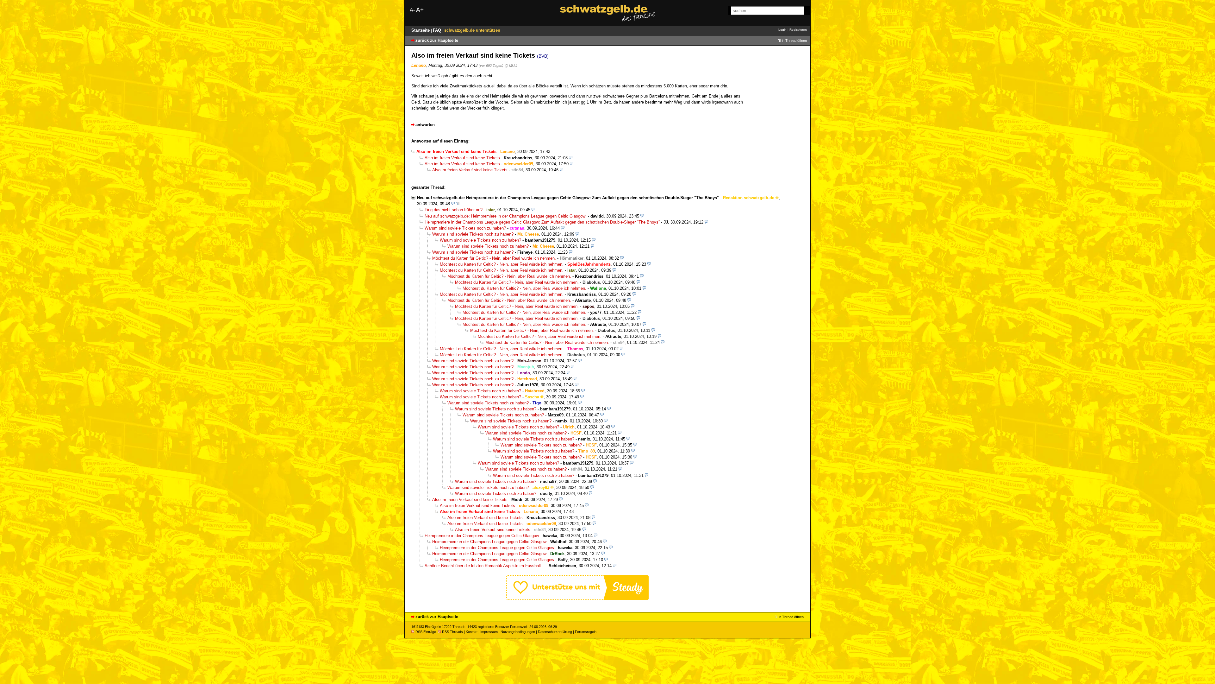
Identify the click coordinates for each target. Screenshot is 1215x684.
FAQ (437, 30)
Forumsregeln (585, 632)
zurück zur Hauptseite (436, 40)
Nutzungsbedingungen (518, 632)
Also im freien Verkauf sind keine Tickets (462, 157)
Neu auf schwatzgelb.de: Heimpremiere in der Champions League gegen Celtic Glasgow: (506, 216)
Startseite (421, 30)
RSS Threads (452, 632)
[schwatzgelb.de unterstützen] (577, 599)
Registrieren (798, 29)
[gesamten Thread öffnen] (457, 203)
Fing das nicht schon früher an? (454, 209)
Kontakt (471, 632)
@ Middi (511, 65)
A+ (420, 9)
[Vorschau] (570, 157)
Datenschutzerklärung (555, 632)
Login (782, 29)
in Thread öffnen (794, 40)
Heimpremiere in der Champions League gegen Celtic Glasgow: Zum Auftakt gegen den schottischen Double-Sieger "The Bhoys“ (542, 222)
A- (412, 10)
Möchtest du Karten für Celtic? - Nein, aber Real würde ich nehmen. (494, 258)
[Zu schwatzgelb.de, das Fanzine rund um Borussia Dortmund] (607, 13)
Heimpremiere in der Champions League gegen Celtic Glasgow (482, 535)
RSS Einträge (425, 632)
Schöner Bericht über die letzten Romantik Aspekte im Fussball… (485, 565)
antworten (425, 124)
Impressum (489, 632)
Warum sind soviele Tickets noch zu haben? (465, 228)
